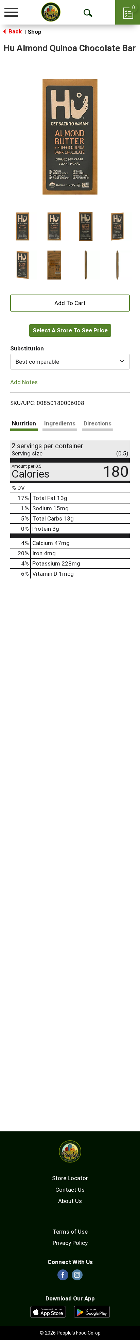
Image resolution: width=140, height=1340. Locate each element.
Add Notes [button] (24, 382)
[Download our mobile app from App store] (48, 1311)
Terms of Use (70, 1231)
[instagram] (77, 1277)
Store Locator (70, 1178)
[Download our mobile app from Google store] (92, 1311)
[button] (22, 226)
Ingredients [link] (59, 423)
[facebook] (62, 1277)
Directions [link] (97, 423)
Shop (34, 31)
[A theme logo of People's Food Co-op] (50, 12)
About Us (70, 1201)
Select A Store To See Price (70, 330)
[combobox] (70, 361)
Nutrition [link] (24, 423)
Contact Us (70, 1189)
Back (14, 31)
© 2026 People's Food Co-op (70, 1333)
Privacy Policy (70, 1242)
